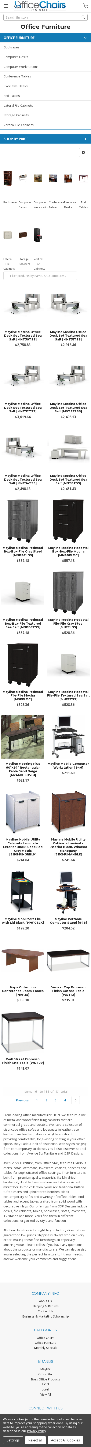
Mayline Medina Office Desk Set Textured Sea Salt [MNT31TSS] (68, 335)
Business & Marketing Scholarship (45, 1316)
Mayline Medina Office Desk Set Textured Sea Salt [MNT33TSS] (68, 407)
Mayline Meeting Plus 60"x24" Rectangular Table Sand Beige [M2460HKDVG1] (23, 769)
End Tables (12, 95)
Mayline (45, 1369)
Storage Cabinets (16, 115)
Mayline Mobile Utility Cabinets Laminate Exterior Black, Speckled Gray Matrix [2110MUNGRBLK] (23, 847)
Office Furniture (45, 1343)
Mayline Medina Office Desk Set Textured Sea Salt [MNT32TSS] (23, 407)
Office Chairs (45, 1338)
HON (45, 1384)
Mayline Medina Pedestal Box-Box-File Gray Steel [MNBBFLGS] (23, 551)
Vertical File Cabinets (19, 125)
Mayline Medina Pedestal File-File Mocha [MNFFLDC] (23, 695)
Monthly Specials (45, 1348)
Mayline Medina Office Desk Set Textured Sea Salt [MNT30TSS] (23, 335)
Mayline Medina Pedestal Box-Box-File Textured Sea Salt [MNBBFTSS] (23, 623)
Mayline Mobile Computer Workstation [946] (68, 765)
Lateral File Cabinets (18, 105)
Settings (13, 1440)
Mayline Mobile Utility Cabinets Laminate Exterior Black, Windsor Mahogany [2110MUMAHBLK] (68, 847)
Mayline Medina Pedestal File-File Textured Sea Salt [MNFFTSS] (68, 695)
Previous (22, 1100)
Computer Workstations (21, 66)
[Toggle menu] (6, 6)
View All (45, 1394)
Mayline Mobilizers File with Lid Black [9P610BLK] (23, 921)
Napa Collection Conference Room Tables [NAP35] (23, 991)
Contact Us (45, 1311)
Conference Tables (17, 76)
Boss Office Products (45, 1379)
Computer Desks (16, 57)
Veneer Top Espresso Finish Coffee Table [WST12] (68, 991)
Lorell (45, 1389)
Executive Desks (16, 86)
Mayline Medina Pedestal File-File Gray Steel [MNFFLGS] (68, 623)
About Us (45, 1301)
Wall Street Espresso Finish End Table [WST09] (23, 1061)
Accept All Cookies (65, 1440)
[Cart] (87, 6)
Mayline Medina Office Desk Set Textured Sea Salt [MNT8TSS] (68, 479)
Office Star (45, 1374)
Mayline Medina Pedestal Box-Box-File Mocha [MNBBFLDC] (68, 551)
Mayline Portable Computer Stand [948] (68, 921)
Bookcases (11, 47)
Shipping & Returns (46, 1306)
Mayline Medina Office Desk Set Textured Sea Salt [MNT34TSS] (23, 479)
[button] (83, 152)
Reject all (35, 1440)
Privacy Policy (36, 1431)
